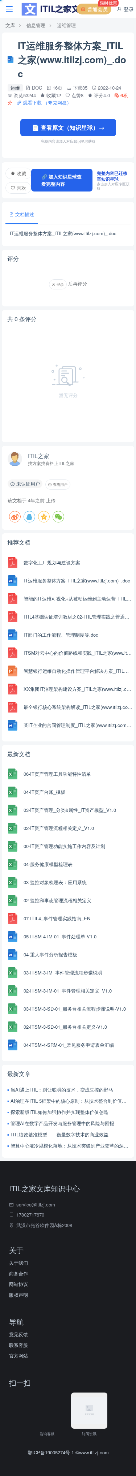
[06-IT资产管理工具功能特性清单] (12, 774)
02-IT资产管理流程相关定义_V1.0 (59, 828)
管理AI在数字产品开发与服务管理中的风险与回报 (62, 1123)
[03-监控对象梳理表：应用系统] (12, 882)
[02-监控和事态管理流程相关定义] (12, 900)
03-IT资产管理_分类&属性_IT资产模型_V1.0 (70, 809)
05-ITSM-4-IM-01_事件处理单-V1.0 (60, 936)
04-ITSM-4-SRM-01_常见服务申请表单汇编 (69, 1044)
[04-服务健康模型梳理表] (12, 864)
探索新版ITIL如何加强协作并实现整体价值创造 (59, 1112)
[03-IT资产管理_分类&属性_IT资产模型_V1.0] (12, 810)
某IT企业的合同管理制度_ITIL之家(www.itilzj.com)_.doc (78, 725)
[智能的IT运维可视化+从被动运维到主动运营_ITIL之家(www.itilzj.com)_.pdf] (12, 598)
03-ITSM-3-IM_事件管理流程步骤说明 (63, 972)
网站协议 (18, 1284)
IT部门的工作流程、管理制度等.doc (61, 634)
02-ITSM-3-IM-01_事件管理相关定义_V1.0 (68, 990)
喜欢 (20, 187)
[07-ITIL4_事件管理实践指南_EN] (12, 918)
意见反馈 (18, 1334)
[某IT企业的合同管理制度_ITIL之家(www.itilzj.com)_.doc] (12, 725)
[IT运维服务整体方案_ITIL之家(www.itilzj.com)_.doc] (12, 580)
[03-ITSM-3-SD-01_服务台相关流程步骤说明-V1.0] (12, 1009)
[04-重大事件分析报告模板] (12, 954)
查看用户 (59, 484)
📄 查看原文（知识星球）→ (68, 127)
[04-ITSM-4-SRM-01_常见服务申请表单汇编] (12, 1045)
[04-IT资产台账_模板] (12, 792)
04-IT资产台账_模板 (44, 791)
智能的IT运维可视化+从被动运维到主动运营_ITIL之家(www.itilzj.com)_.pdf (78, 598)
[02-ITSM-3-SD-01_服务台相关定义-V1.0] (12, 1027)
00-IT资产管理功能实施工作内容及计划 (64, 846)
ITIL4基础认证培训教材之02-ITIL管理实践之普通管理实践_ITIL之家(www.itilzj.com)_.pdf (78, 616)
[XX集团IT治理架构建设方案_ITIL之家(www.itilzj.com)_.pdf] (12, 689)
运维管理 (66, 25)
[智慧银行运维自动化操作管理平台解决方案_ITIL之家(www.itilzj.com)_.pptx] (12, 671)
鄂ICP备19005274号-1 (51, 1452)
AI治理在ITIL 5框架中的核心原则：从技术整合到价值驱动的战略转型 (70, 1100)
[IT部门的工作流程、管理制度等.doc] (12, 635)
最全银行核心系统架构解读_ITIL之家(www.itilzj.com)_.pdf (78, 706)
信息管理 (35, 25)
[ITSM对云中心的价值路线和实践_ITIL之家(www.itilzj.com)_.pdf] (12, 653)
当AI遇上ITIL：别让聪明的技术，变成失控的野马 (62, 1089)
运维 (15, 87)
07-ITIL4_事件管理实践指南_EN (57, 918)
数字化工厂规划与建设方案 (52, 562)
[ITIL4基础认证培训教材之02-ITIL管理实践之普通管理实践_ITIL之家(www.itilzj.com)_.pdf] (12, 617)
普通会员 (98, 8)
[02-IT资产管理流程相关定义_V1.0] (12, 828)
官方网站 (18, 1355)
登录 (128, 9)
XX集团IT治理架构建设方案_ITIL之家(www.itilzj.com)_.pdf (78, 688)
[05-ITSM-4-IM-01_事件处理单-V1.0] (12, 936)
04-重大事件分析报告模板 (50, 954)
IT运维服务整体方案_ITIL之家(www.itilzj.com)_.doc (77, 580)
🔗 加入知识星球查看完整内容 (61, 180)
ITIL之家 (38, 456)
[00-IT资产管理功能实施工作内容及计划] (12, 846)
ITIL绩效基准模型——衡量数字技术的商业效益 (59, 1134)
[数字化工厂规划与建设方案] (12, 562)
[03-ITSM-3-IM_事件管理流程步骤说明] (12, 972)
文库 (10, 25)
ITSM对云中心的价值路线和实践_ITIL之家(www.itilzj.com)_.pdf (78, 652)
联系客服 (18, 1345)
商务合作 (18, 1273)
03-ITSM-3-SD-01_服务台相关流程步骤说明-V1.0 (75, 1008)
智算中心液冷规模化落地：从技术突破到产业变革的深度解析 (70, 1145)
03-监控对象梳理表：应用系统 (55, 882)
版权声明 (18, 1294)
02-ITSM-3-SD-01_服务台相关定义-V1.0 (65, 1026)
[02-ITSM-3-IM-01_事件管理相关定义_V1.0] (12, 991)
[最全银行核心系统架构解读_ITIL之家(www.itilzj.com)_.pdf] (12, 707)
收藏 (20, 173)
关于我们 (18, 1262)
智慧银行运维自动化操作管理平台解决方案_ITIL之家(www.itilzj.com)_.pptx (78, 670)
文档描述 (24, 214)
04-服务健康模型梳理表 (48, 864)
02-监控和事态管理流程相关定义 (57, 900)
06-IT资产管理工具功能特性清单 (57, 773)
